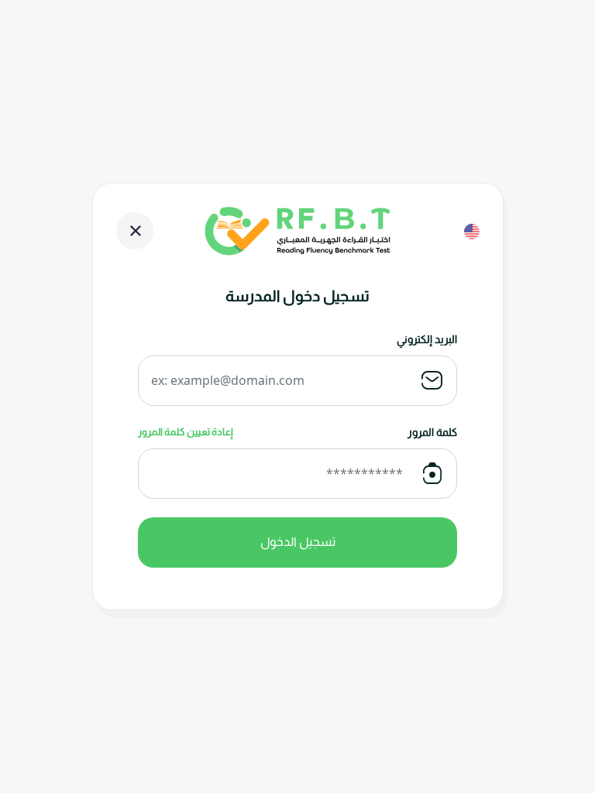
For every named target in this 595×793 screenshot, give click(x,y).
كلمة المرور (432, 432)
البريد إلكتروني (427, 339)
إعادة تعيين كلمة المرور (185, 432)
